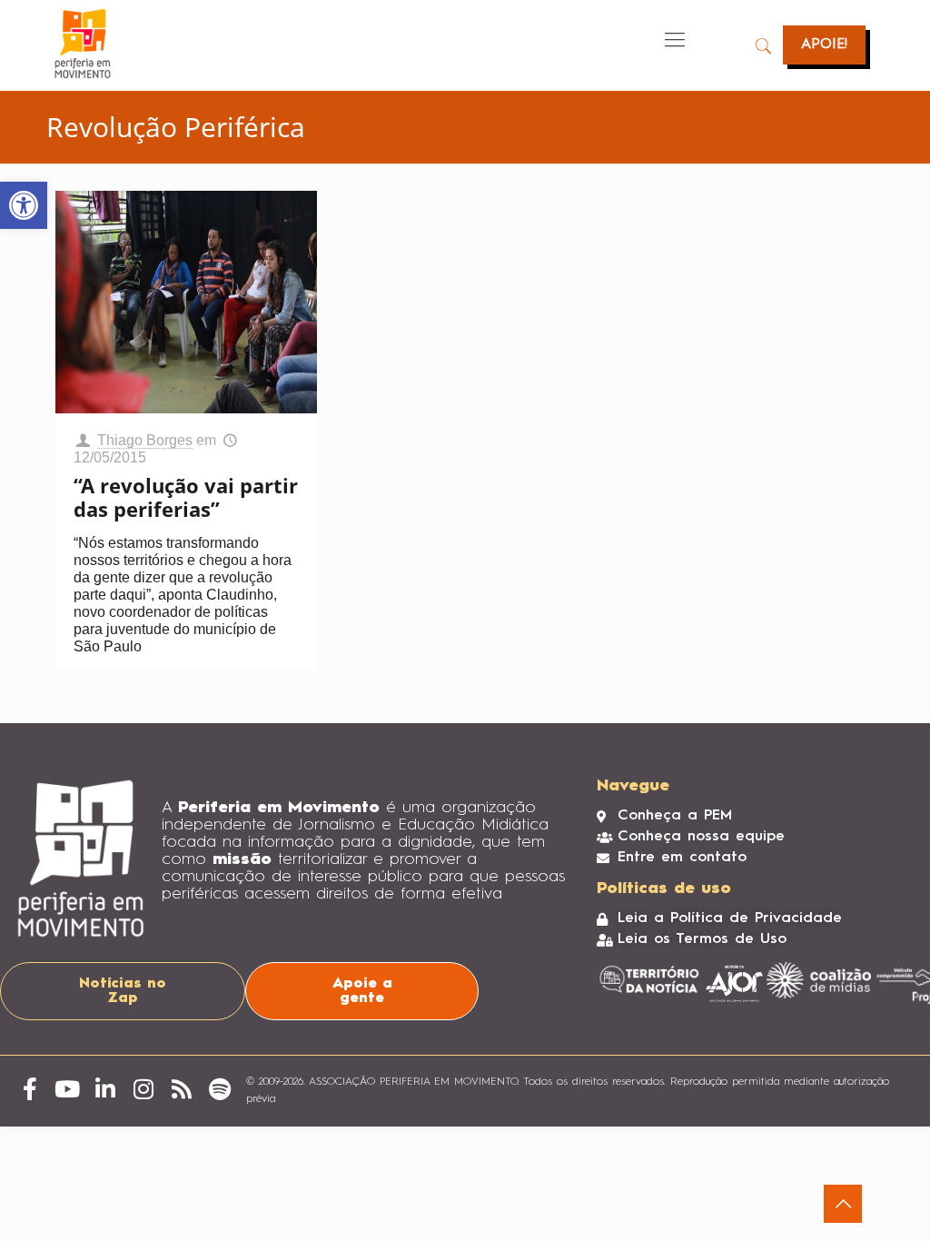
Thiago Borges (145, 440)
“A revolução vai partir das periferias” (186, 497)
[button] (23, 205)
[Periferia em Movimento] (82, 43)
